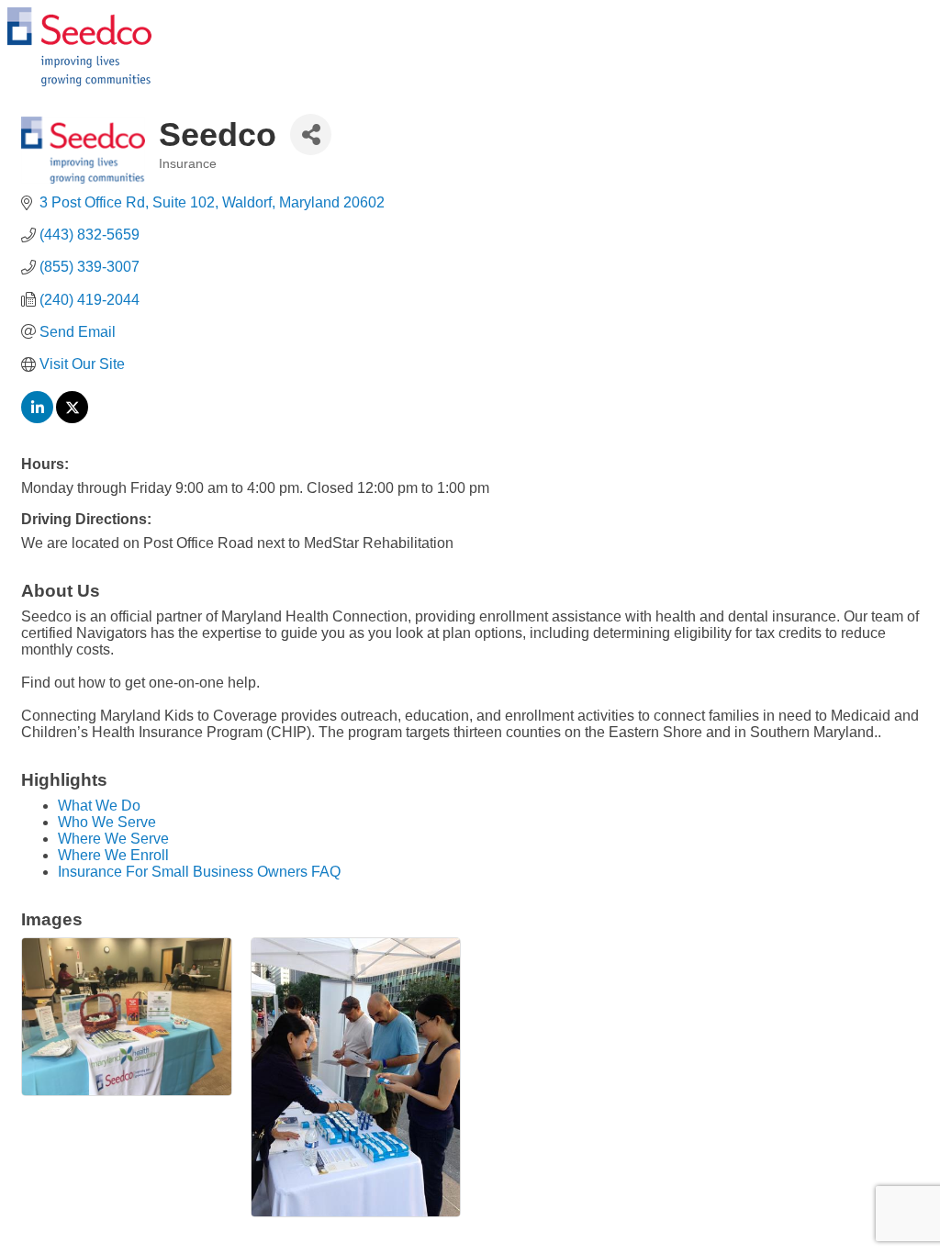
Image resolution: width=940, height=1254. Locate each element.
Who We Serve (107, 822)
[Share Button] (310, 134)
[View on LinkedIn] (37, 418)
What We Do (99, 805)
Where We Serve (113, 838)
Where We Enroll (113, 855)
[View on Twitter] (72, 418)
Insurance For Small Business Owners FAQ (199, 871)
